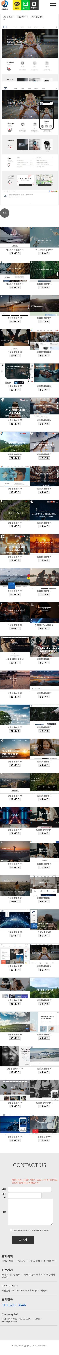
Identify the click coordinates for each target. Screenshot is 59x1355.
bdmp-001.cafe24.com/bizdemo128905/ (14, 935)
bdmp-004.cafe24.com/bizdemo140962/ (14, 833)
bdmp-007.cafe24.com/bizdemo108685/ (22, 16)
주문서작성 (34, 1261)
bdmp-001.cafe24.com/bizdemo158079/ (44, 560)
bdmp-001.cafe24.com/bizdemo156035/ (44, 594)
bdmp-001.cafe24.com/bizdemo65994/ (44, 1106)
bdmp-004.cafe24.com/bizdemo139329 (44, 833)
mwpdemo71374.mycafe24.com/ (14, 287)
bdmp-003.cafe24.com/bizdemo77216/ (14, 1106)
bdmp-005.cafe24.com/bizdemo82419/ (44, 1038)
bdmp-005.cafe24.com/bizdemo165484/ (14, 423)
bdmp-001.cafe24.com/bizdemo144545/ (44, 799)
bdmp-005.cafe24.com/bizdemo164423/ (44, 423)
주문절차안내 (50, 1261)
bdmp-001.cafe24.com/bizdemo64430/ (44, 1140)
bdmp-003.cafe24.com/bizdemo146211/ (44, 765)
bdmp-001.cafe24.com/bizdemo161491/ (14, 526)
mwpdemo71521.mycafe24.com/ (44, 253)
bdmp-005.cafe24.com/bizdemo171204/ (44, 287)
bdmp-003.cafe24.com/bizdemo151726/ (14, 730)
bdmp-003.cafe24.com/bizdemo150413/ (44, 730)
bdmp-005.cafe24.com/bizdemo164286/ (14, 457)
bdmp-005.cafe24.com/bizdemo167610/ (44, 355)
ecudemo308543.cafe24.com (14, 662)
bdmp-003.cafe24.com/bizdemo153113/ (14, 696)
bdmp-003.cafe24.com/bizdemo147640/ (14, 765)
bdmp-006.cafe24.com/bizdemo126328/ (44, 935)
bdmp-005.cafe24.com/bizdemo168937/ (14, 321)
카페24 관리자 (31, 1274)
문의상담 (21, 1261)
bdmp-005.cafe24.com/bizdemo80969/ (44, 1072)
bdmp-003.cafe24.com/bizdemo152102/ (44, 696)
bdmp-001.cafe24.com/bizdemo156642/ (14, 594)
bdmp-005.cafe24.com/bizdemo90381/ (14, 1038)
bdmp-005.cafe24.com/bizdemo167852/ (14, 355)
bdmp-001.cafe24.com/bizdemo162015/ (44, 492)
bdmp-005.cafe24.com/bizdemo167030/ (14, 389)
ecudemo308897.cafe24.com (44, 628)
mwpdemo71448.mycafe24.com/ (14, 253)
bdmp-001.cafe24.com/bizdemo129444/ (44, 901)
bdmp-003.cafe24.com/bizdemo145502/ (14, 799)
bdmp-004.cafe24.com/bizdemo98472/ (14, 1003)
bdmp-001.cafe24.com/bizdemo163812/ (44, 457)
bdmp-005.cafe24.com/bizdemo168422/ (44, 321)
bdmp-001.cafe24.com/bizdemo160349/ (14, 560)
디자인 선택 (7, 1261)
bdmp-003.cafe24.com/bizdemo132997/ (14, 901)
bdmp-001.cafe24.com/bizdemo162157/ (14, 492)
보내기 (23, 1239)
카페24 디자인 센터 (11, 1274)
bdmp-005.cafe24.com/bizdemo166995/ (44, 389)
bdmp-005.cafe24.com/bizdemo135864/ (44, 867)
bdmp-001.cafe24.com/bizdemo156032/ (14, 628)
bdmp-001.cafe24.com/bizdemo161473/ (44, 526)
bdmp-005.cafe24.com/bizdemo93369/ (44, 1003)
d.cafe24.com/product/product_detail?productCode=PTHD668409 (37, 16)
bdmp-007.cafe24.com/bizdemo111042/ (14, 969)
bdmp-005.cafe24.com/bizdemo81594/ (14, 1072)
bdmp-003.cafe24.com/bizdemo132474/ (14, 1140)
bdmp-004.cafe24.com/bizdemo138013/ (14, 867)
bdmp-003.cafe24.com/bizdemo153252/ (44, 662)
